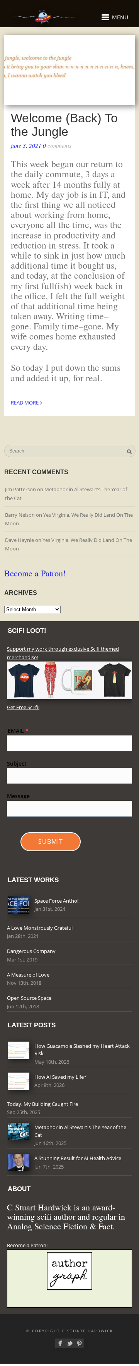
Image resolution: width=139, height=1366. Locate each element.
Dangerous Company (31, 951)
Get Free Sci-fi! (23, 707)
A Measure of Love (28, 974)
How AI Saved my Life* (60, 1076)
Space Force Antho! (56, 900)
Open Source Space (29, 997)
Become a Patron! (35, 573)
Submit (50, 841)
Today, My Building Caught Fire (42, 1103)
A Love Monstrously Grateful (40, 927)
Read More (26, 401)
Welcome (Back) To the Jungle (64, 125)
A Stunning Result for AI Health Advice (77, 1158)
